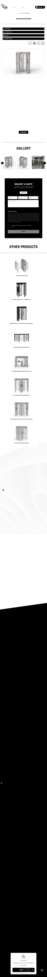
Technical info (8, 32)
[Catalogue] (3, 490)
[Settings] (32, 970)
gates (21, 13)
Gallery (7, 35)
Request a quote (8, 38)
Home (19, 13)
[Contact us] (42, 970)
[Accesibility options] (1, 783)
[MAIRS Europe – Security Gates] (5, 8)
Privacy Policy (23, 965)
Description (8, 28)
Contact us (41, 7)
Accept (21, 970)
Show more (23, 132)
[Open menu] (2, 5)
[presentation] (44, 163)
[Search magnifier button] (22, 7)
